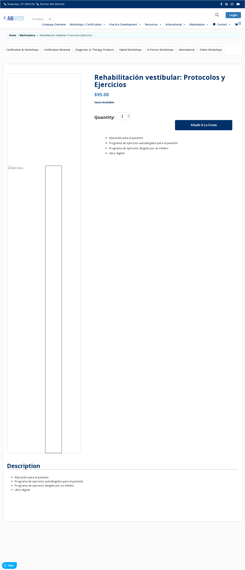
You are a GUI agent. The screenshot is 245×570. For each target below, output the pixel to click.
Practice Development (123, 24)
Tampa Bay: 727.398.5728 (21, 4)
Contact (222, 24)
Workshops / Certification (86, 24)
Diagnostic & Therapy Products (94, 49)
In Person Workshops (160, 49)
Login (233, 15)
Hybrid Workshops (130, 49)
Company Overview (54, 24)
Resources (151, 24)
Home (12, 35)
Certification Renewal (57, 49)
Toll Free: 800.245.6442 (52, 4)
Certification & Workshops (22, 49)
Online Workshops (211, 49)
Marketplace (197, 24)
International (174, 24)
